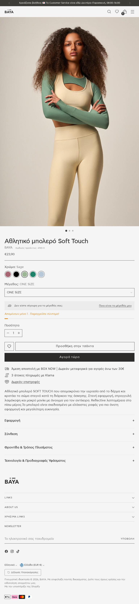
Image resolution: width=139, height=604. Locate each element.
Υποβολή (127, 539)
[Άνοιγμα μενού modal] (132, 11)
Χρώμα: (14, 267)
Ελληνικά (9, 565)
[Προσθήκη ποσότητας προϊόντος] (19, 333)
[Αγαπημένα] (117, 11)
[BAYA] (9, 11)
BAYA (8, 247)
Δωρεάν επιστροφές (25, 382)
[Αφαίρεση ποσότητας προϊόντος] (8, 333)
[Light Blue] (41, 274)
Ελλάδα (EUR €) (33, 565)
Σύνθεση (11, 434)
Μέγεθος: (19, 284)
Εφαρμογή (12, 420)
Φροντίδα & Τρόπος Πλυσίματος (29, 447)
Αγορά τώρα (69, 357)
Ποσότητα (12, 325)
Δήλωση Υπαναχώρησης (24, 572)
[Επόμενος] (130, 3)
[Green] (33, 274)
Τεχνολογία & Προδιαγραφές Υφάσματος (35, 460)
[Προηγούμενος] (9, 3)
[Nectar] (8, 274)
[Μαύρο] (16, 274)
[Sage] (24, 274)
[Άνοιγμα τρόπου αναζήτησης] (109, 11)
